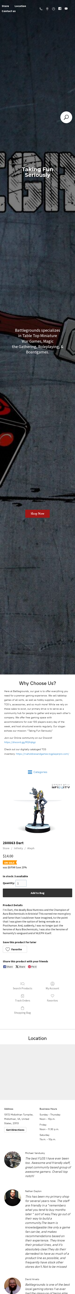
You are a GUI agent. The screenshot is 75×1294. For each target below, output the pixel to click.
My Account (52, 988)
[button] (15, 949)
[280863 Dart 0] (37, 809)
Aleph (30, 848)
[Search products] (66, 117)
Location (20, 6)
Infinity (18, 848)
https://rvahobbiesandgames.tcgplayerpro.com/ (42, 753)
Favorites (52, 1000)
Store (6, 848)
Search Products (22, 988)
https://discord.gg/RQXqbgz (20, 742)
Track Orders (22, 1000)
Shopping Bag (22, 1012)
